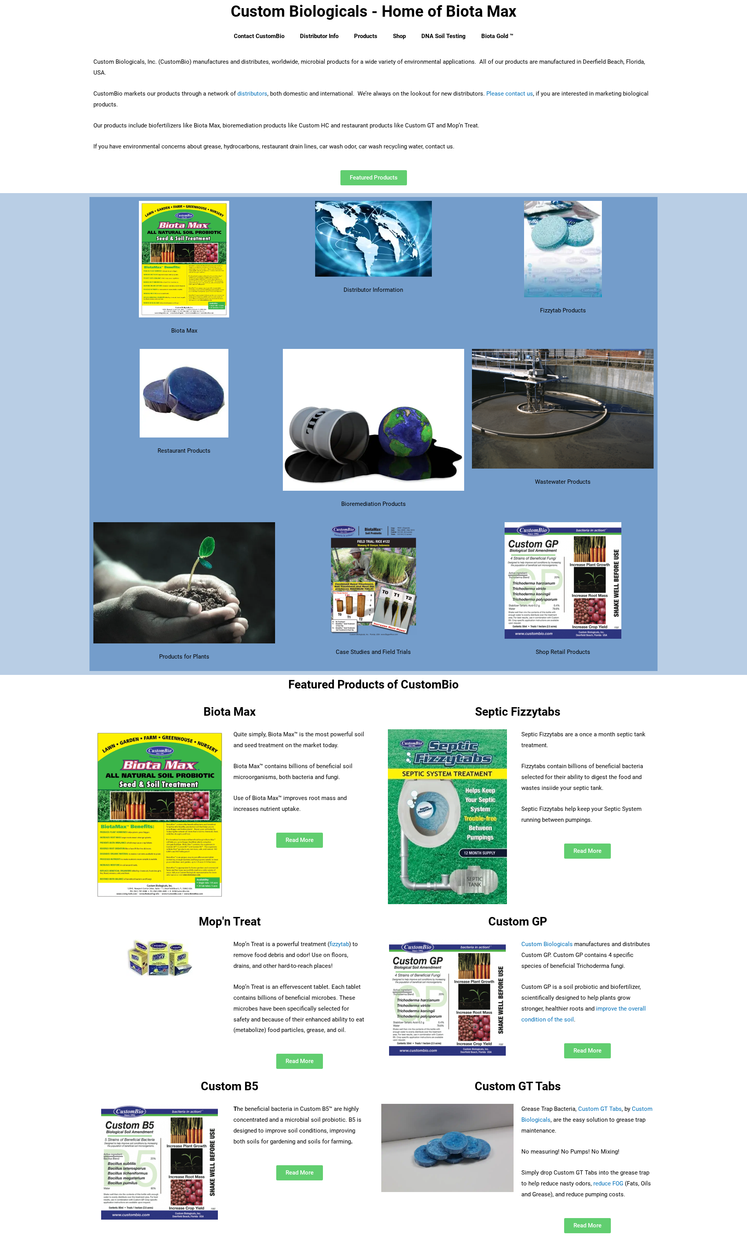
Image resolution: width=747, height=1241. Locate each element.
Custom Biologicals (547, 944)
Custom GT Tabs (600, 1108)
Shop (399, 36)
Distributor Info (319, 36)
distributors (252, 93)
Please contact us (509, 93)
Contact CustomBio (259, 36)
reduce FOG (608, 1183)
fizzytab (339, 944)
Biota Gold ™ (497, 36)
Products (365, 36)
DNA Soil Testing (443, 36)
